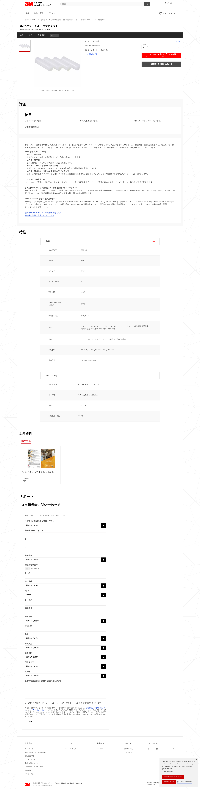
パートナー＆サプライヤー (34, 767)
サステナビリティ (31, 759)
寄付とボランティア (31, 763)
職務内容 (28, 556)
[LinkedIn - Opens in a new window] (148, 749)
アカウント (167, 13)
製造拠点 (28, 644)
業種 (26, 634)
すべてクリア (175, 41)
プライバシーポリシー (47, 783)
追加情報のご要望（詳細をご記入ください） (43, 681)
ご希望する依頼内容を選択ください (39, 521)
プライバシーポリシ (38, 710)
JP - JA (167, 3)
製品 (27, 13)
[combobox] (27, 568)
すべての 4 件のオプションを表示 (163, 55)
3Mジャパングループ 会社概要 (35, 752)
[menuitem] (21, 35)
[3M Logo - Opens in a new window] (38, 4)
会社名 (27, 573)
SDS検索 (100, 749)
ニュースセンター (71, 749)
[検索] (147, 4)
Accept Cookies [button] (169, 781)
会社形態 (28, 581)
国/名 (27, 591)
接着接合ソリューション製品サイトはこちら (43, 213)
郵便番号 (28, 608)
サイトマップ (128, 752)
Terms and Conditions (62, 783)
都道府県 (28, 617)
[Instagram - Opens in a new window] (173, 749)
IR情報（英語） (30, 774)
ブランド (51, 13)
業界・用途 (38, 13)
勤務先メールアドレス (34, 531)
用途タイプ (29, 662)
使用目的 (28, 653)
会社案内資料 (29, 756)
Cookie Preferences (76, 783)
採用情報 (28, 770)
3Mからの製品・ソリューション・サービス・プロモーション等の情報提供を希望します (64, 703)
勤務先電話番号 (31, 565)
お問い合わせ (128, 749)
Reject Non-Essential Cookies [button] (173, 777)
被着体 (27, 672)
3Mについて (29, 749)
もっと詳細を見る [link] (90, 54)
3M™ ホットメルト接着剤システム (39, 472)
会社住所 (28, 600)
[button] (184, 782)
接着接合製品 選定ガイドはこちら (39, 216)
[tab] (26, 441)
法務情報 (36, 783)
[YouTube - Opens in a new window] (156, 749)
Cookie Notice (168, 771)
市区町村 (28, 626)
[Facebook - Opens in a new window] (165, 749)
